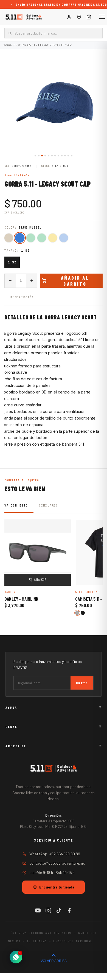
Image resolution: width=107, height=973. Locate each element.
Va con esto (16, 505)
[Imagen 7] (55, 155)
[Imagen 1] (35, 155)
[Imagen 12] (71, 155)
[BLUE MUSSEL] (19, 238)
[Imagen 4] (45, 155)
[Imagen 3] (42, 155)
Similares (48, 505)
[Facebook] (69, 910)
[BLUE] (63, 238)
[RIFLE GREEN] (41, 238)
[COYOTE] (8, 238)
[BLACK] (83, 613)
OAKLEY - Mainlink (21, 599)
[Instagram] (48, 910)
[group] (53, 103)
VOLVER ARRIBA (54, 961)
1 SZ (12, 262)
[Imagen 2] (39, 155)
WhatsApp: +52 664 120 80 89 (54, 853)
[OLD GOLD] (52, 238)
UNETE (82, 683)
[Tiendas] (79, 17)
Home (7, 45)
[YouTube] (38, 910)
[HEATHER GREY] (77, 613)
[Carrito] (89, 17)
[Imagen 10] (65, 155)
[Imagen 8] (58, 155)
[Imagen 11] (68, 155)
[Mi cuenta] (69, 17)
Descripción (22, 297)
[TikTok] (59, 910)
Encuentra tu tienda (56, 887)
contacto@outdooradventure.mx (57, 863)
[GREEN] (30, 238)
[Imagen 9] (62, 155)
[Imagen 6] (52, 155)
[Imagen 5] (48, 155)
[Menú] (99, 17)
